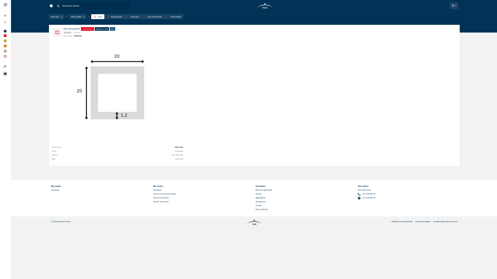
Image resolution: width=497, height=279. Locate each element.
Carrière (259, 205)
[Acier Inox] (12, 35)
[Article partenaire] (12, 66)
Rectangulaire (116, 17)
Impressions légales (422, 221)
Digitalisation (261, 197)
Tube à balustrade (155, 17)
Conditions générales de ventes (445, 221)
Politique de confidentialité (402, 221)
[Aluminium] (12, 40)
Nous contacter (262, 209)
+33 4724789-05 (368, 197)
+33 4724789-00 (368, 194)
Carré (100, 17)
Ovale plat (135, 17)
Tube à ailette (175, 17)
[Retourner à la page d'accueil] (265, 6)
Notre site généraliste (264, 190)
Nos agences (261, 201)
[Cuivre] (12, 46)
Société (258, 194)
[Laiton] (12, 51)
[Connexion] (12, 22)
